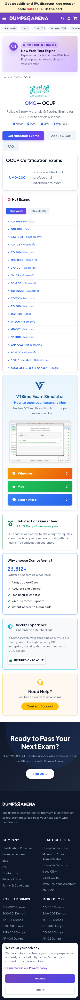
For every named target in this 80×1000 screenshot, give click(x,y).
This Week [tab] (16, 211)
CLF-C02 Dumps (13, 907)
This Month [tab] (38, 211)
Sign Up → (40, 774)
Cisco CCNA (50, 878)
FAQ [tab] (11, 146)
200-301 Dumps (13, 913)
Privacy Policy (11, 879)
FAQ (5, 867)
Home (5, 77)
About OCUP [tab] (61, 136)
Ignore (40, 989)
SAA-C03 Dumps (54, 913)
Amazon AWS (58, 28)
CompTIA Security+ (55, 848)
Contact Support (40, 706)
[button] (62, 18)
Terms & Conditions (15, 885)
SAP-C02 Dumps (14, 932)
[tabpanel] (40, 172)
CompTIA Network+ (55, 865)
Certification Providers (17, 848)
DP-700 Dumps (53, 926)
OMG (17, 77)
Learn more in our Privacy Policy (26, 968)
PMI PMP (48, 890)
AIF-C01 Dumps (12, 938)
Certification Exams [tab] (23, 136)
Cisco (25, 28)
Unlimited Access (14, 854)
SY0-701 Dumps (13, 926)
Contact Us (10, 873)
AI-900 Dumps (52, 920)
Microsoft (10, 28)
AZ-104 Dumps (12, 920)
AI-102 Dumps (52, 938)
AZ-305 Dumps (53, 932)
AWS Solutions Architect (59, 884)
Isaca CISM (49, 871)
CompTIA (39, 28)
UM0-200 (61, 123)
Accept (40, 978)
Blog (5, 860)
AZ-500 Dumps (53, 907)
